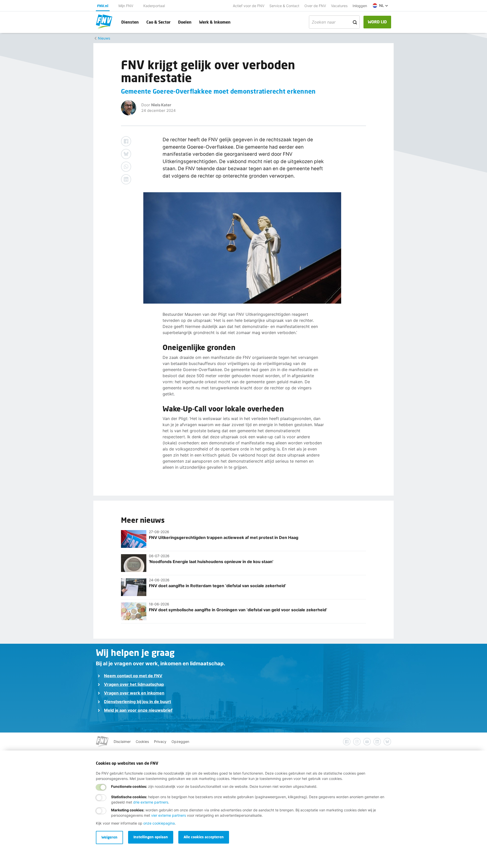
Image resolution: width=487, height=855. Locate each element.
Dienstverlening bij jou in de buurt (137, 701)
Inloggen (360, 6)
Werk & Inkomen (215, 22)
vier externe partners (168, 815)
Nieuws (104, 38)
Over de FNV (315, 6)
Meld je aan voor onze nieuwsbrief (138, 710)
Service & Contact (284, 6)
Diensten (130, 22)
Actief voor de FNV (248, 6)
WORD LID (377, 21)
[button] (380, 5)
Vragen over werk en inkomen (134, 692)
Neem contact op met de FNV (133, 675)
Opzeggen (180, 741)
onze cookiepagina (159, 823)
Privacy (160, 741)
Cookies (142, 741)
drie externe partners (150, 802)
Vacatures (339, 6)
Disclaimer (122, 741)
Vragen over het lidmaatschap (134, 684)
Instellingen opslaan (150, 837)
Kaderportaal (154, 6)
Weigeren (109, 837)
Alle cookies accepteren (204, 837)
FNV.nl (102, 6)
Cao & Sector (158, 22)
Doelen (185, 22)
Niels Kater (161, 104)
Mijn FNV (125, 6)
